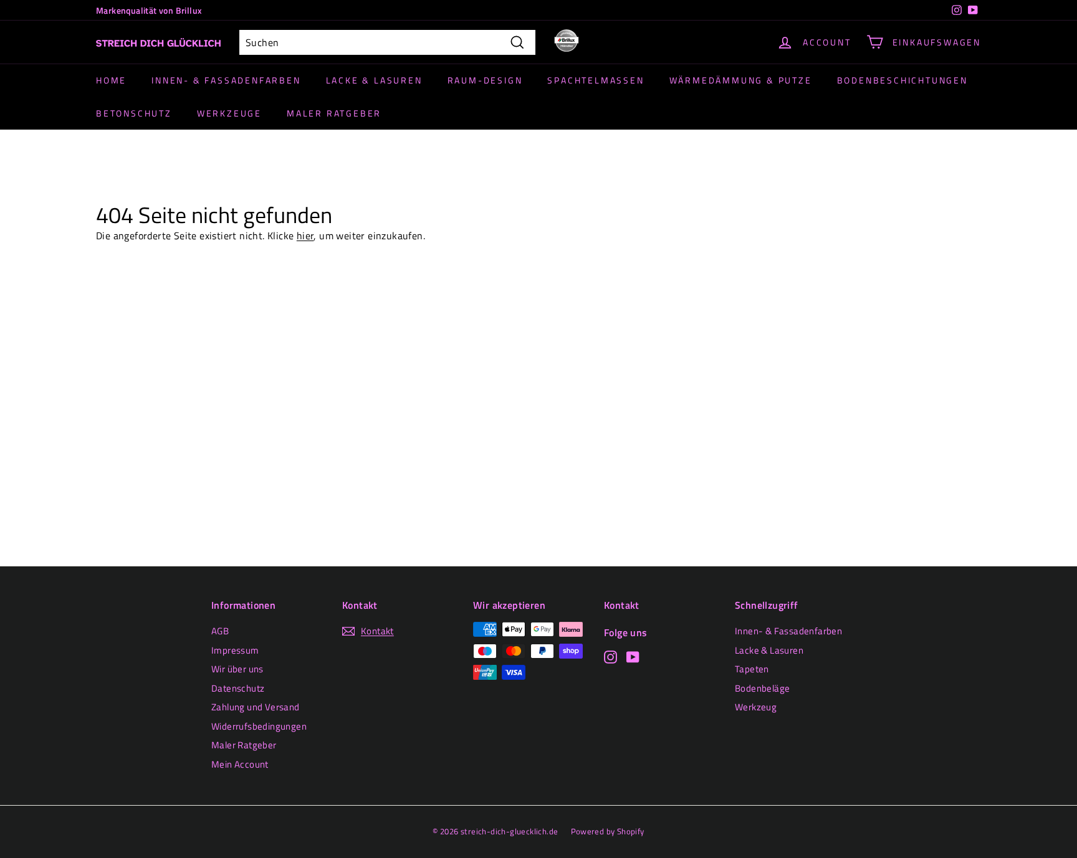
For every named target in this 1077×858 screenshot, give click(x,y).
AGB (220, 631)
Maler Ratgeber (334, 113)
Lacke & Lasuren (374, 80)
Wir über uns (237, 669)
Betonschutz (134, 113)
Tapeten (752, 669)
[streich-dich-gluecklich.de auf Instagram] (610, 656)
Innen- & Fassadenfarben (225, 80)
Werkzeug (756, 707)
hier (305, 235)
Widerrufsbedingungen (259, 726)
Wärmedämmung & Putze (740, 80)
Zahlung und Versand (255, 707)
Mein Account (240, 764)
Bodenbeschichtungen (902, 80)
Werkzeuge (229, 113)
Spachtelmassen (595, 80)
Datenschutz (237, 688)
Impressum (235, 650)
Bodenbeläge (762, 688)
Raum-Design (485, 80)
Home (111, 80)
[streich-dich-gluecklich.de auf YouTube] (632, 656)
